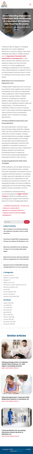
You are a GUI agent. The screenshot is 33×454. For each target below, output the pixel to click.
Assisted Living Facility (9, 296)
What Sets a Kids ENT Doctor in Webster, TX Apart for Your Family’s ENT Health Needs (15, 249)
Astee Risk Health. (20, 449)
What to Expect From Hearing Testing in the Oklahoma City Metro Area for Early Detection (15, 231)
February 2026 (7, 317)
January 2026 (7, 319)
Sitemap (20, 451)
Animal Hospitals (8, 292)
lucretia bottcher (10, 27)
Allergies (5, 280)
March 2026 (6, 314)
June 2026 (6, 307)
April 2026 (6, 312)
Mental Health (14, 368)
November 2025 (8, 324)
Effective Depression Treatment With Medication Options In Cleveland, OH (15, 398)
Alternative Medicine (9, 287)
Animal (5, 289)
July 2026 (6, 305)
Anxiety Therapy (8, 294)
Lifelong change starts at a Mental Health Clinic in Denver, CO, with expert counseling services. (15, 364)
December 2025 (8, 322)
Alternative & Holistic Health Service (13, 285)
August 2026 (7, 303)
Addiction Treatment (9, 278)
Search (27, 222)
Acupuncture (7, 275)
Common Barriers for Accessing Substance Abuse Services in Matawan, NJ (13, 432)
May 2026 (6, 310)
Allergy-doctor (7, 282)
